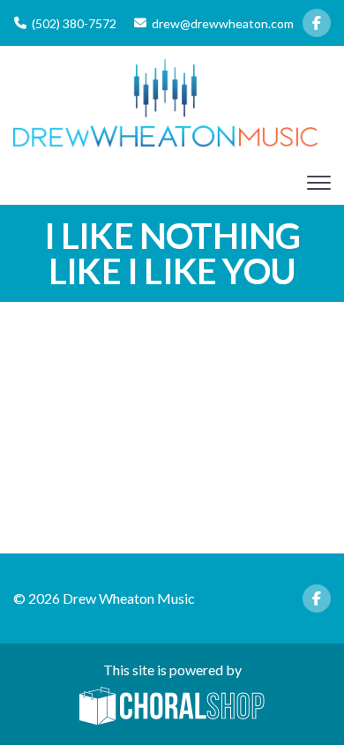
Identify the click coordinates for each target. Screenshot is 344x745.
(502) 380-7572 (74, 23)
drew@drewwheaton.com (223, 23)
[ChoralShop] (172, 707)
